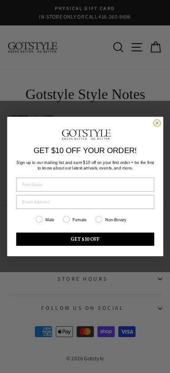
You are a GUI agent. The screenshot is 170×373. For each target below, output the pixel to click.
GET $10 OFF (85, 239)
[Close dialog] (156, 122)
